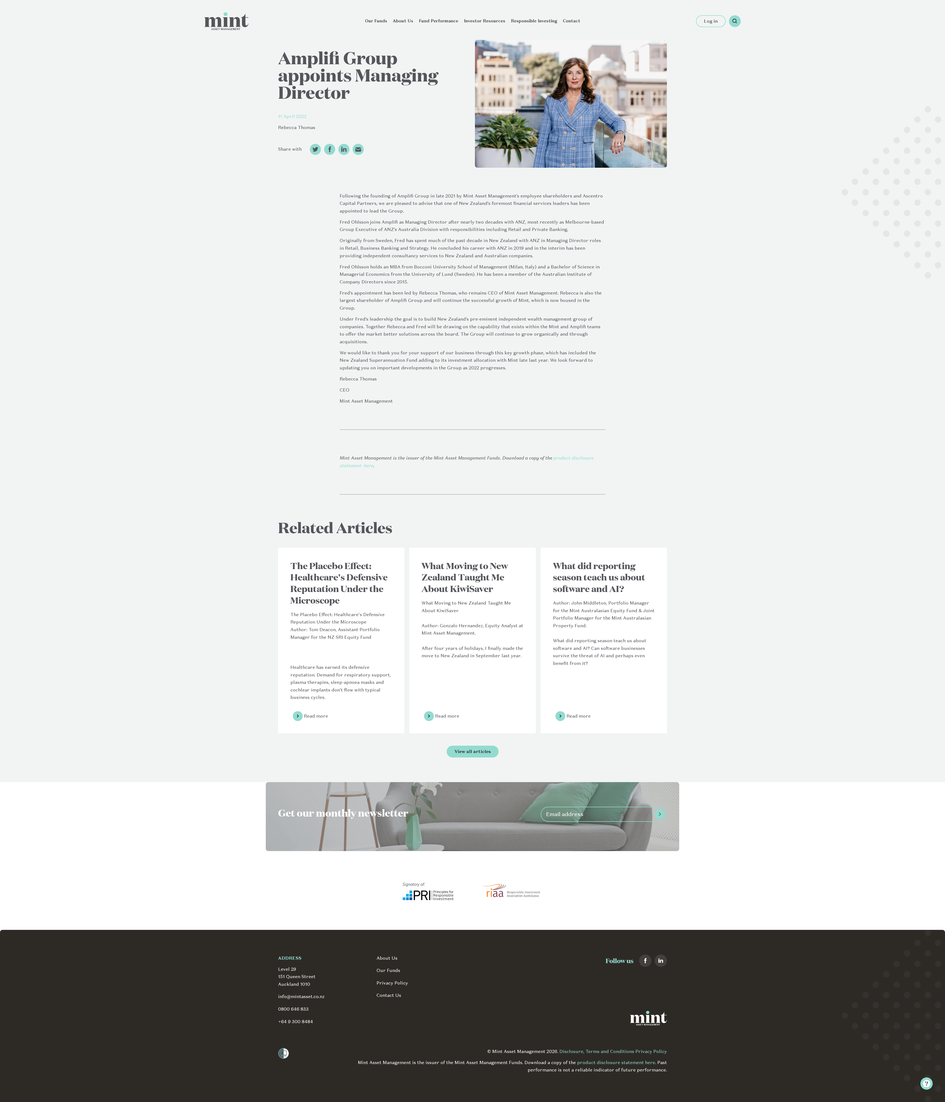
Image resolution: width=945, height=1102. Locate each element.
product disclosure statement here (616, 1062)
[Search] (735, 21)
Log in (711, 21)
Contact (571, 21)
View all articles (473, 751)
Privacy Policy (392, 983)
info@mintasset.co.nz (301, 996)
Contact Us (389, 995)
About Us (403, 21)
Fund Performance (438, 21)
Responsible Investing (534, 21)
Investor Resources (484, 21)
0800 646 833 (293, 1009)
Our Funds (376, 21)
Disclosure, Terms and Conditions (597, 1051)
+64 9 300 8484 (295, 1021)
